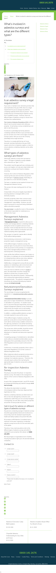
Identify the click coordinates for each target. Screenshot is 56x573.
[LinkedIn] (19, 68)
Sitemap (47, 557)
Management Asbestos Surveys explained (19, 52)
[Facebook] (19, 65)
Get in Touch (7, 484)
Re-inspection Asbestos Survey (17, 59)
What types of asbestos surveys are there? (17, 49)
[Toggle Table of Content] (5, 42)
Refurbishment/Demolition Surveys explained (20, 55)
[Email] (19, 70)
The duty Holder (8, 209)
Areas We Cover (5, 557)
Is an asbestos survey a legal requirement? (17, 46)
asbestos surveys (18, 177)
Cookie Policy (25, 557)
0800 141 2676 (46, 2)
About (39, 8)
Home (21, 8)
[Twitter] (19, 67)
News (48, 8)
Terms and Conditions (37, 557)
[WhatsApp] (19, 71)
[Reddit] (19, 73)
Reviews (53, 557)
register (28, 269)
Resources (43, 8)
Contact (52, 8)
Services (26, 8)
